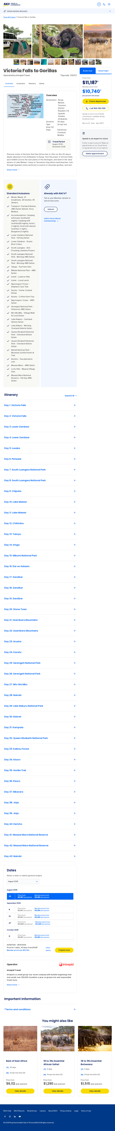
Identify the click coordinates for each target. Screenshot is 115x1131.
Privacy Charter (66, 1111)
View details (20, 1091)
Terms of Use (86, 1111)
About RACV (53, 1111)
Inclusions (21, 83)
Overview (9, 83)
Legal (76, 1111)
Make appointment (95, 153)
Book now (87, 71)
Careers (43, 1111)
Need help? (103, 71)
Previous (8, 43)
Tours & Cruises (9, 17)
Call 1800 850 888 (97, 108)
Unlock (51, 209)
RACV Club (7, 1111)
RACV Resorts (19, 1111)
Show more (12, 170)
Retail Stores (32, 1111)
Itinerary (32, 83)
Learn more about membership (52, 219)
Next (106, 43)
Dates (41, 83)
